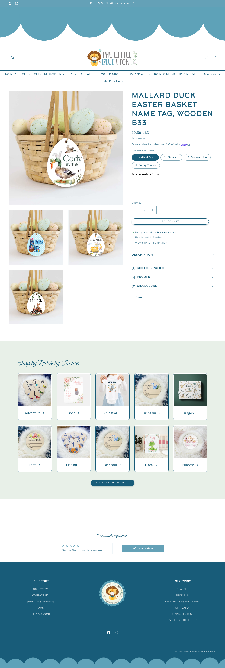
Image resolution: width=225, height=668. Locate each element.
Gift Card (182, 607)
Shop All (182, 595)
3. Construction (197, 157)
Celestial (110, 413)
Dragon (188, 413)
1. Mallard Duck (145, 157)
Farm (32, 465)
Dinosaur (149, 413)
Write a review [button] (143, 548)
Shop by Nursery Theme (112, 482)
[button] (13, 58)
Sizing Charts (182, 614)
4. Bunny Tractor (145, 165)
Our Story (40, 589)
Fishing (71, 465)
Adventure (32, 413)
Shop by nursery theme (182, 601)
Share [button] (139, 297)
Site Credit (210, 651)
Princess (188, 465)
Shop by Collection (183, 620)
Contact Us (40, 595)
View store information (151, 243)
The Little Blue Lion (194, 651)
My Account (41, 614)
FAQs (40, 607)
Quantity (136, 202)
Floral (149, 465)
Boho (71, 413)
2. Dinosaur (171, 157)
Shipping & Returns (40, 601)
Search (182, 589)
